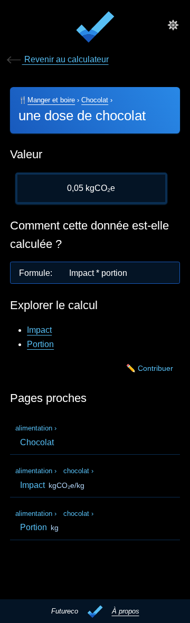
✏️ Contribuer (149, 368)
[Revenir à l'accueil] (95, 28)
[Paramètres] (173, 24)
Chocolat (94, 100)
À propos (125, 611)
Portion (40, 344)
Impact (39, 329)
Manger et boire (51, 100)
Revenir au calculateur (65, 59)
